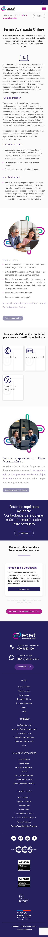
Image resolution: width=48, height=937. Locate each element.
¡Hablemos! (24, 533)
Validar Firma (24, 810)
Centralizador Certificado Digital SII (24, 818)
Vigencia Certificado (24, 802)
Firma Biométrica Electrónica (24, 784)
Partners (24, 707)
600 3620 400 (25, 648)
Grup (24, 745)
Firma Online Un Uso (24, 733)
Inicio (5, 15)
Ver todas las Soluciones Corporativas (24, 611)
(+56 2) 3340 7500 (28, 658)
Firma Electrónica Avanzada (24, 737)
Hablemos (22, 667)
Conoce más (24, 589)
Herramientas (24, 695)
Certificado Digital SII (24, 725)
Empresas (14, 15)
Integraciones (24, 763)
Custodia (24, 771)
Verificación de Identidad (24, 767)
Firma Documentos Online (24, 814)
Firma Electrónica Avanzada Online (24, 729)
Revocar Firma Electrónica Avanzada (24, 826)
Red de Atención (24, 691)
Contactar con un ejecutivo (16, 490)
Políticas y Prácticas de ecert (24, 926)
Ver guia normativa (13, 318)
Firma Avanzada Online (24, 780)
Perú (24, 711)
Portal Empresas (24, 759)
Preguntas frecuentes (24, 703)
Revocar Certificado (24, 822)
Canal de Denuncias (24, 930)
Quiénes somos (24, 687)
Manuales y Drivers (24, 699)
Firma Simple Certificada (24, 775)
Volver (39, 16)
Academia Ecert (24, 806)
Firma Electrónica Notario (24, 741)
